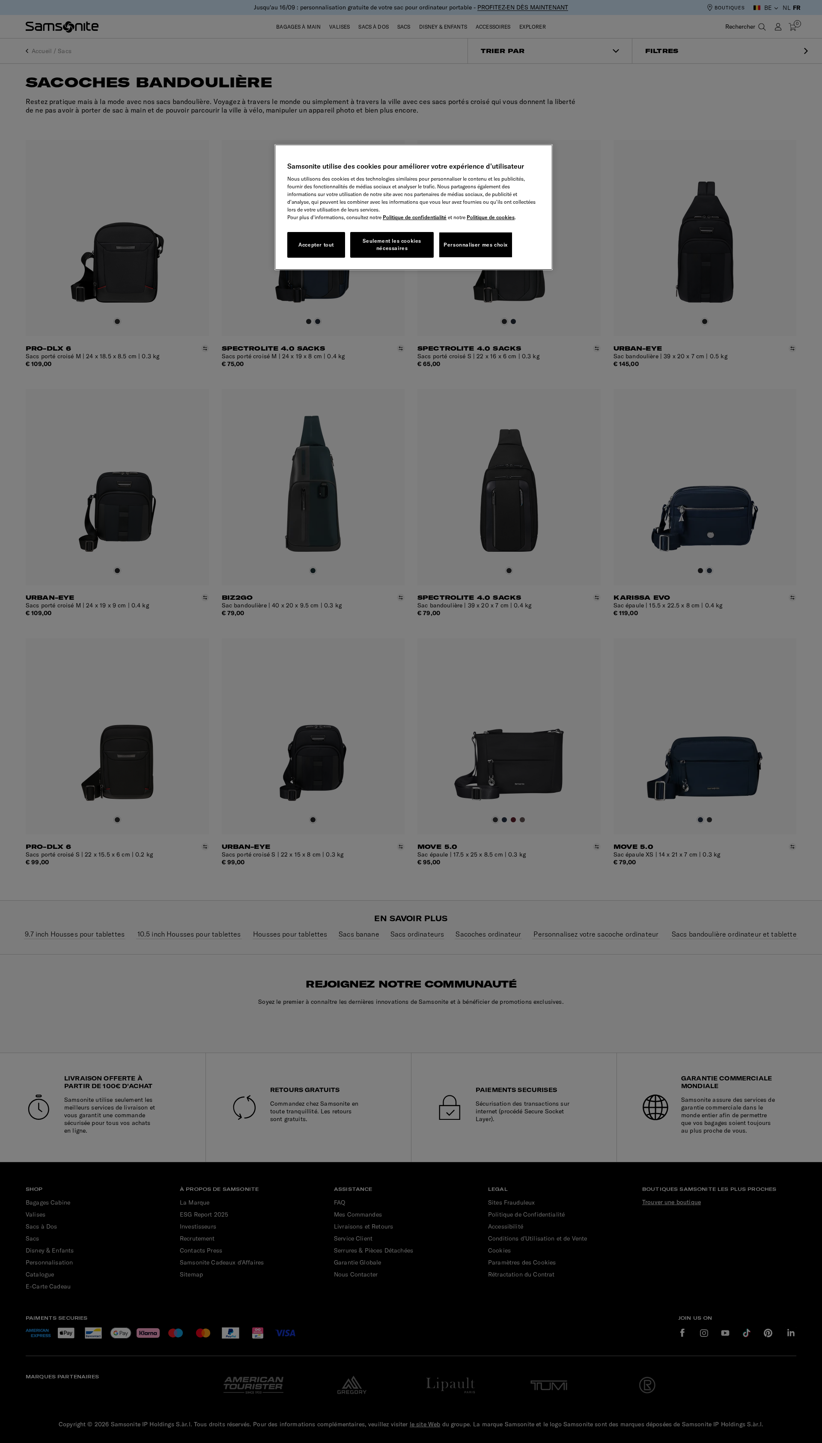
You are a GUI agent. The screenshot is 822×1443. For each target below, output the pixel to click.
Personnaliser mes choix (476, 244)
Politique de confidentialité (415, 217)
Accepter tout (316, 244)
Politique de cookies (491, 217)
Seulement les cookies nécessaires (392, 244)
